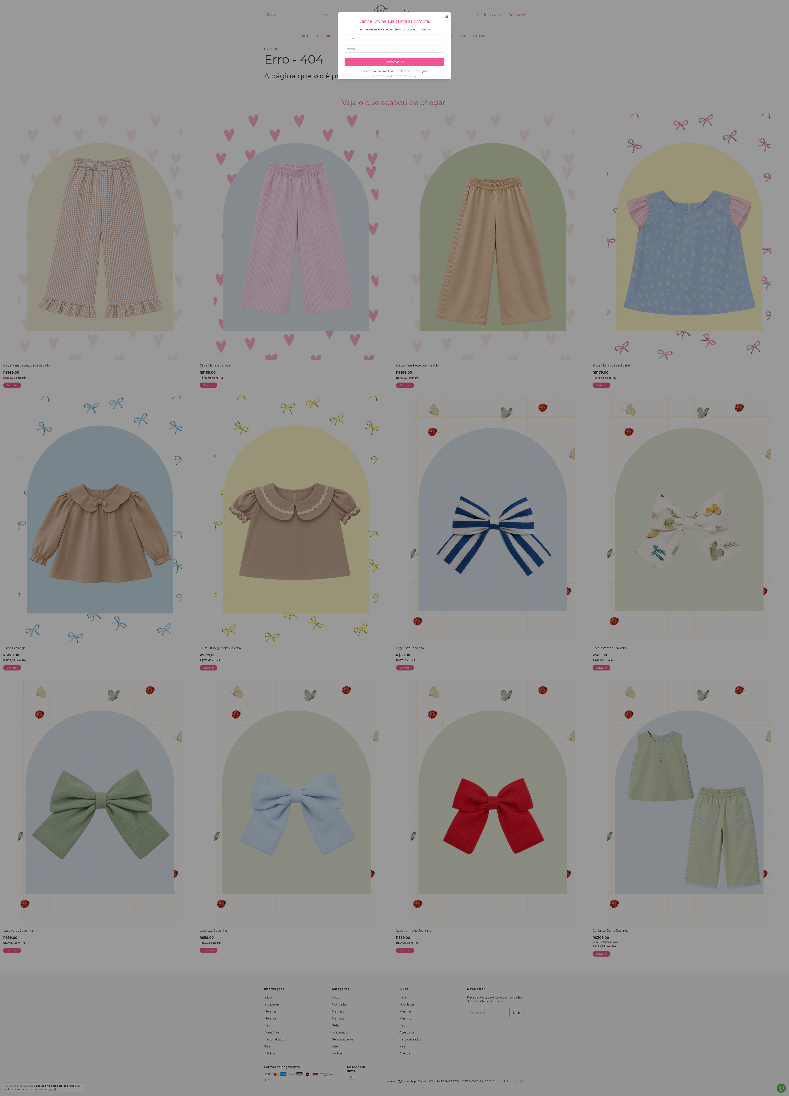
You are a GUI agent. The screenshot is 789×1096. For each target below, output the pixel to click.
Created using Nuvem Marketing (394, 76)
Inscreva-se (394, 62)
